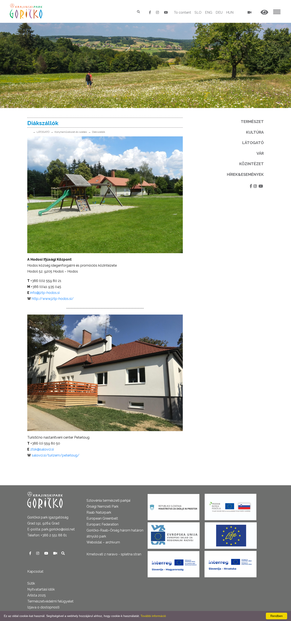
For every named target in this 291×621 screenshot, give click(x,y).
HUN (229, 12)
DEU (219, 12)
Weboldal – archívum (103, 542)
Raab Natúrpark (98, 512)
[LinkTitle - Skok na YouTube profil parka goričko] (166, 12)
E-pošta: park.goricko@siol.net (51, 529)
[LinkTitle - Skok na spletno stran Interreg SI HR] (230, 563)
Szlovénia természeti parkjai (108, 500)
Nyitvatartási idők (41, 589)
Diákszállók (98, 131)
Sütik (31, 583)
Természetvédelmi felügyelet (50, 601)
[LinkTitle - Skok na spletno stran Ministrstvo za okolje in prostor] (174, 506)
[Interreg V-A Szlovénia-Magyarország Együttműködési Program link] (174, 563)
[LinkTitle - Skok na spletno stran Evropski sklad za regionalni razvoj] (174, 534)
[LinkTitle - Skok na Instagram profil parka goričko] (158, 12)
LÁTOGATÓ (43, 131)
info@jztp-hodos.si (45, 293)
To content (182, 12)
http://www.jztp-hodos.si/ (53, 299)
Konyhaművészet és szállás (71, 131)
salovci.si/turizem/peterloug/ (55, 455)
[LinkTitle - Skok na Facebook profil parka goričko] (150, 12)
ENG (208, 12)
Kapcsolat (35, 571)
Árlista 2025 (36, 595)
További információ (153, 616)
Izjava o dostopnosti (43, 607)
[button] (264, 12)
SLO (198, 12)
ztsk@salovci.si (41, 449)
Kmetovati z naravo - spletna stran (113, 554)
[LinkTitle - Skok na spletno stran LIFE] (231, 534)
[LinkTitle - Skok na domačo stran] (26, 11)
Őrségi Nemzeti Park (102, 506)
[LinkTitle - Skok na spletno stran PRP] (230, 506)
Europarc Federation (102, 524)
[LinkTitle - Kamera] (55, 553)
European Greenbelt (102, 518)
